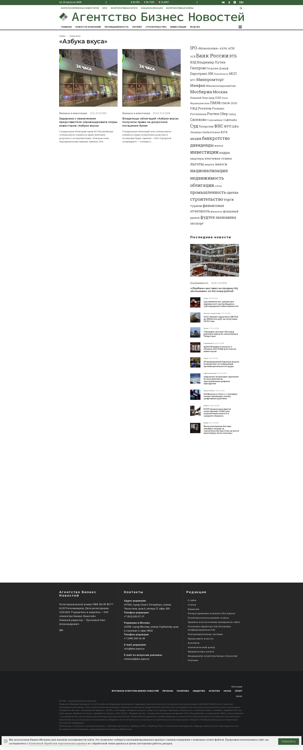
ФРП (227, 126)
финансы (217, 211)
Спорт (238, 691)
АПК (231, 48)
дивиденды (202, 145)
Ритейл (137, 27)
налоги (221, 164)
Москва (220, 91)
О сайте (192, 600)
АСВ (193, 56)
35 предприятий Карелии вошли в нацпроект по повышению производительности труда (221, 364)
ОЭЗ (218, 98)
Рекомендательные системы (205, 634)
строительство (206, 199)
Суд (194, 126)
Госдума (212, 68)
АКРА (223, 48)
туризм (196, 206)
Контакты (193, 642)
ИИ (210, 73)
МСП (233, 74)
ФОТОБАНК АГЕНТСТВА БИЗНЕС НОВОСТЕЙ (135, 691)
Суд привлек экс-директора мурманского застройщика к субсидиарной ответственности (221, 304)
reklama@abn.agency (136, 658)
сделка (232, 192)
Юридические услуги (201, 651)
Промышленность (117, 27)
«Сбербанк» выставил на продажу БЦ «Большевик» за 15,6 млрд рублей (214, 290)
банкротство (216, 138)
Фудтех (195, 27)
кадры (224, 152)
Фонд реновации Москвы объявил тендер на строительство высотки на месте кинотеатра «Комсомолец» (221, 429)
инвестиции (204, 152)
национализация (209, 170)
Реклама (193, 660)
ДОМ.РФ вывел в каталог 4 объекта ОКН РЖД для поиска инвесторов (220, 349)
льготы (197, 164)
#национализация (152, 8)
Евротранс (199, 73)
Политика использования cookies (208, 617)
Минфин (197, 85)
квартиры (197, 158)
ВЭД (193, 62)
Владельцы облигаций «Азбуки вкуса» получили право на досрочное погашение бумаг (150, 122)
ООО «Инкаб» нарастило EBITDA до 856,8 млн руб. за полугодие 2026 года (221, 319)
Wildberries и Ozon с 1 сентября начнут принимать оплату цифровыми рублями (220, 396)
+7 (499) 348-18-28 (134, 638)
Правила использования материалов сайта (214, 622)
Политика (183, 691)
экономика (226, 217)
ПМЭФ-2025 (229, 103)
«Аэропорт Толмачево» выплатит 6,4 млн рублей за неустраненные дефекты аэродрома (221, 380)
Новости (206, 405)
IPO (193, 47)
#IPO (104, 8)
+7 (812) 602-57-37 (134, 616)
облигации (202, 185)
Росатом (204, 108)
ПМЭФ (215, 103)
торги (229, 199)
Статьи (192, 604)
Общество (199, 691)
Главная (66, 27)
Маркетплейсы (209, 390)
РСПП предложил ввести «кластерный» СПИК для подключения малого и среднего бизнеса (217, 412)
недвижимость (207, 178)
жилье (218, 145)
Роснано (218, 108)
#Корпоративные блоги (124, 8)
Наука (227, 691)
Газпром (198, 67)
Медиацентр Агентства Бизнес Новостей (212, 656)
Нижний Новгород (202, 97)
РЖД (193, 108)
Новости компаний (88, 27)
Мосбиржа (201, 91)
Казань (206, 328)
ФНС (218, 126)
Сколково (198, 119)
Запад (206, 298)
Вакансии (193, 609)
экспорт (197, 223)
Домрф (223, 68)
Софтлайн (230, 120)
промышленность (208, 192)
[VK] (223, 2)
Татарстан (206, 126)
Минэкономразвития (221, 86)
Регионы (167, 691)
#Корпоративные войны (180, 8)
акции (195, 138)
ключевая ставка (218, 158)
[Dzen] (235, 2)
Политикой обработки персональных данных (58, 743)
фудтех (207, 217)
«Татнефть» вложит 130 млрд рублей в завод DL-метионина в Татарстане (221, 334)
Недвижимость (199, 283)
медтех (209, 164)
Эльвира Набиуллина (205, 132)
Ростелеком (198, 114)
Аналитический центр (201, 647)
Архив (239, 696)
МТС (193, 80)
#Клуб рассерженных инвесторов (80, 8)
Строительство (156, 27)
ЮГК (224, 132)
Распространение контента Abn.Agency (211, 613)
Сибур (232, 114)
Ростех (213, 113)
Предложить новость (201, 638)
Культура (214, 691)
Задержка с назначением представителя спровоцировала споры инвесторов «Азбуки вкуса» (88, 122)
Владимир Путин (211, 62)
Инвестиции (178, 27)
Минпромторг (210, 79)
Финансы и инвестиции (73, 113)
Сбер (224, 113)
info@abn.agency (134, 648)
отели (218, 185)
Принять (289, 741)
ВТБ (233, 55)
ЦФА (235, 126)
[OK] (229, 2)
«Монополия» (208, 48)
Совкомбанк (215, 120)
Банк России (212, 55)
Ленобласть (221, 73)
